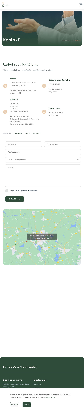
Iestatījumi (14, 404)
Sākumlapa (66, 40)
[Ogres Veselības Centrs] (6, 4)
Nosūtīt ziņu (13, 199)
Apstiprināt (27, 404)
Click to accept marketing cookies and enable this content (42, 237)
